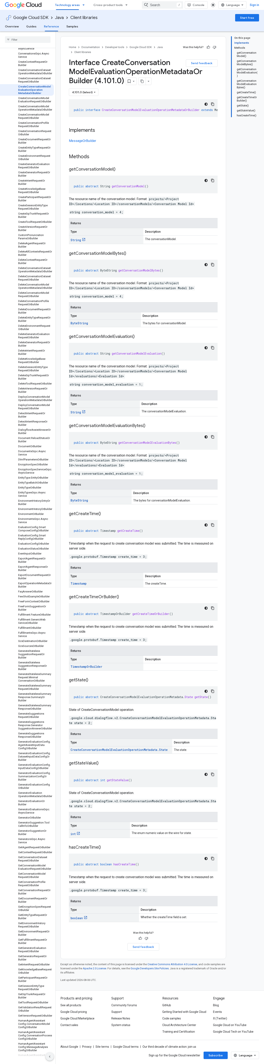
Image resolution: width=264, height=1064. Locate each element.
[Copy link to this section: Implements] (99, 130)
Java (59, 17)
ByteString (79, 323)
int (73, 834)
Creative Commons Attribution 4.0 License (172, 964)
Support (116, 1011)
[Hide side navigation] (50, 1056)
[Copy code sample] (212, 104)
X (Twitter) (220, 1018)
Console (198, 5)
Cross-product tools (108, 5)
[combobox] (162, 5)
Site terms (102, 1046)
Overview (12, 26)
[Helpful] (208, 47)
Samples (72, 26)
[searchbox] (28, 39)
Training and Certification (178, 1031)
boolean (77, 918)
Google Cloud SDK (30, 17)
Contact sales (69, 1025)
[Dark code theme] (206, 104)
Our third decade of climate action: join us (169, 1046)
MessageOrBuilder (82, 141)
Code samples (171, 1018)
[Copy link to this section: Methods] (95, 157)
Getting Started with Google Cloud (184, 1011)
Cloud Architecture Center (179, 1025)
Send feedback (201, 63)
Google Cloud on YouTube (229, 1025)
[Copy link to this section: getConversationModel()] (120, 169)
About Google (69, 1046)
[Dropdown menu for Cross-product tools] (128, 5)
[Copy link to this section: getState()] (92, 680)
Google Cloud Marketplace (77, 1018)
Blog (216, 1005)
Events (217, 1011)
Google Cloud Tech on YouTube (233, 1031)
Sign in (254, 5)
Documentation (90, 47)
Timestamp (79, 583)
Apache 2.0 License (94, 968)
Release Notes (120, 1018)
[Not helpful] (214, 47)
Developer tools (114, 47)
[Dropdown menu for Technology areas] (85, 5)
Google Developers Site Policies (150, 968)
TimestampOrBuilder (86, 667)
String (76, 240)
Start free (247, 18)
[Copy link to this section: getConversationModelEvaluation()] (139, 336)
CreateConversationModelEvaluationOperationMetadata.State (119, 750)
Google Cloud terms (126, 1046)
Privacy (87, 1046)
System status (120, 1025)
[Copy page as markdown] (142, 81)
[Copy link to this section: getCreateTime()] (105, 514)
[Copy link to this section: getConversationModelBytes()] (130, 253)
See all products (70, 1005)
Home (72, 47)
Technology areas (67, 5)
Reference (51, 26)
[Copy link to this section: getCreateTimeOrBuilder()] (123, 597)
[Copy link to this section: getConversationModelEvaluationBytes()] (149, 425)
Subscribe (216, 1055)
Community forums (124, 1005)
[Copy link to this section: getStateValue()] (103, 763)
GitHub (166, 1005)
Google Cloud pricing (73, 1011)
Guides (31, 26)
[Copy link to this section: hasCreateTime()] (105, 847)
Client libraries (84, 17)
